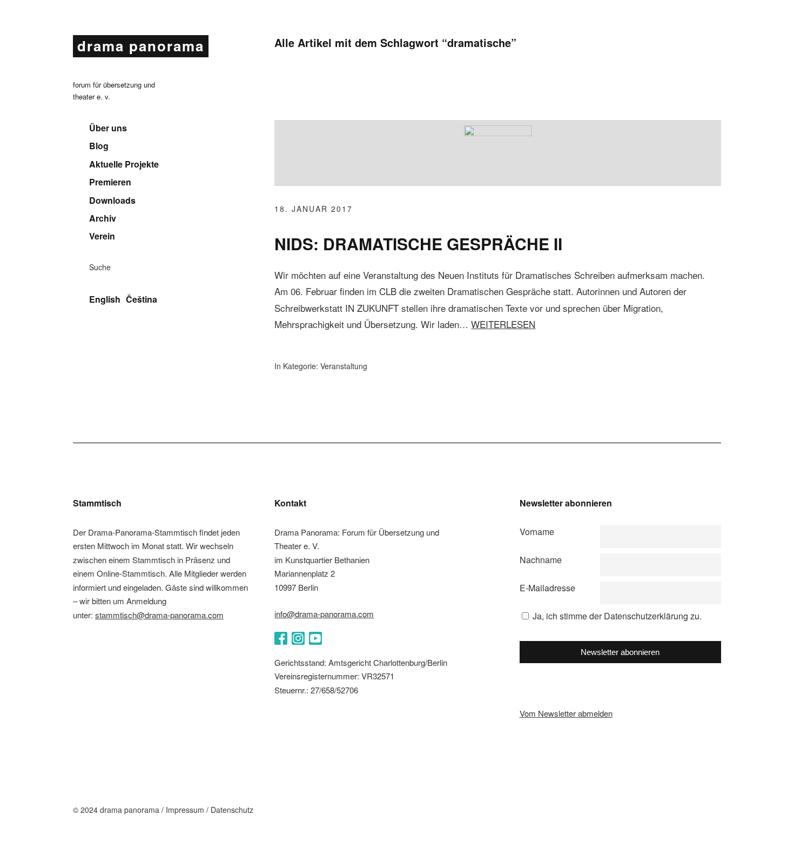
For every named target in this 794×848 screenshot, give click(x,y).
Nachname (541, 559)
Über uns (108, 128)
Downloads (112, 200)
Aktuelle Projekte (124, 164)
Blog (99, 146)
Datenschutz (232, 809)
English (104, 299)
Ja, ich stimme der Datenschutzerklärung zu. (617, 616)
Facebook (280, 638)
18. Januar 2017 (313, 208)
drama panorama (140, 46)
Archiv (102, 218)
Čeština (141, 299)
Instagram (298, 638)
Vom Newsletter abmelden (566, 713)
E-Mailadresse (547, 588)
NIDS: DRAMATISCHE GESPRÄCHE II (418, 243)
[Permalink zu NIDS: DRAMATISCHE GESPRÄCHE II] (497, 132)
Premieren (110, 182)
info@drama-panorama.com (324, 613)
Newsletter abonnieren (620, 652)
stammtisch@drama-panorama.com (159, 614)
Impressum (185, 809)
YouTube (315, 638)
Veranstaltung (343, 365)
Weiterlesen (503, 324)
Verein (102, 236)
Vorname (537, 531)
